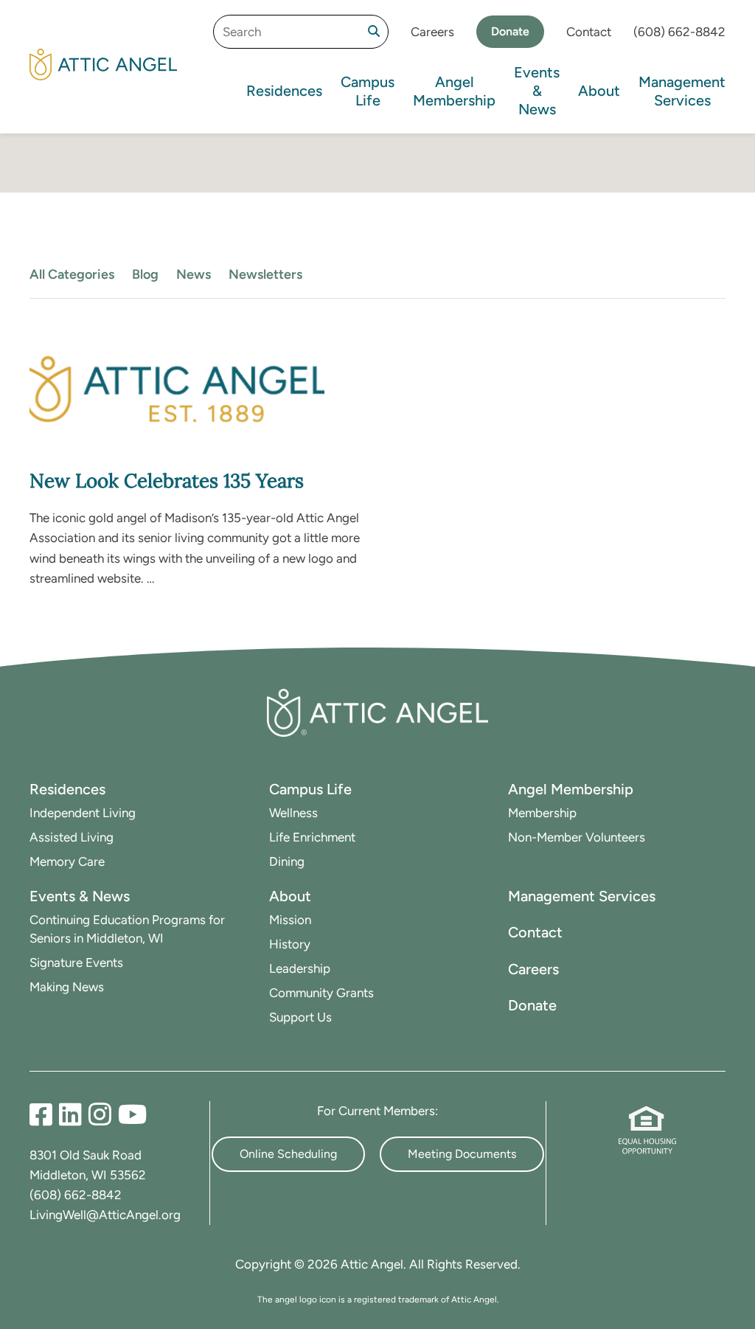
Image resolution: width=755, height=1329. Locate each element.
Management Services (682, 91)
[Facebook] (44, 1115)
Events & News (537, 90)
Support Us (300, 1017)
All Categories (71, 274)
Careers (432, 31)
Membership (542, 812)
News (193, 274)
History (289, 944)
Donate (510, 31)
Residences (284, 91)
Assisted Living (71, 837)
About (599, 91)
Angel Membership (454, 91)
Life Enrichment (312, 837)
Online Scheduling (288, 1154)
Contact (588, 31)
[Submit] (374, 32)
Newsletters (265, 274)
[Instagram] (103, 1115)
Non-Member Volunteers (576, 837)
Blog (145, 274)
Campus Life (367, 91)
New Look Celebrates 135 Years (166, 480)
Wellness (293, 812)
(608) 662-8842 (679, 31)
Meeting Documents (462, 1154)
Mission (290, 919)
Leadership (299, 968)
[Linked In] (73, 1115)
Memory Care (67, 861)
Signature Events (76, 962)
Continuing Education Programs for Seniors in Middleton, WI (127, 928)
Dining (287, 861)
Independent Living (82, 812)
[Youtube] (132, 1115)
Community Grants (321, 992)
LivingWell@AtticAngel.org (105, 1214)
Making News (66, 986)
